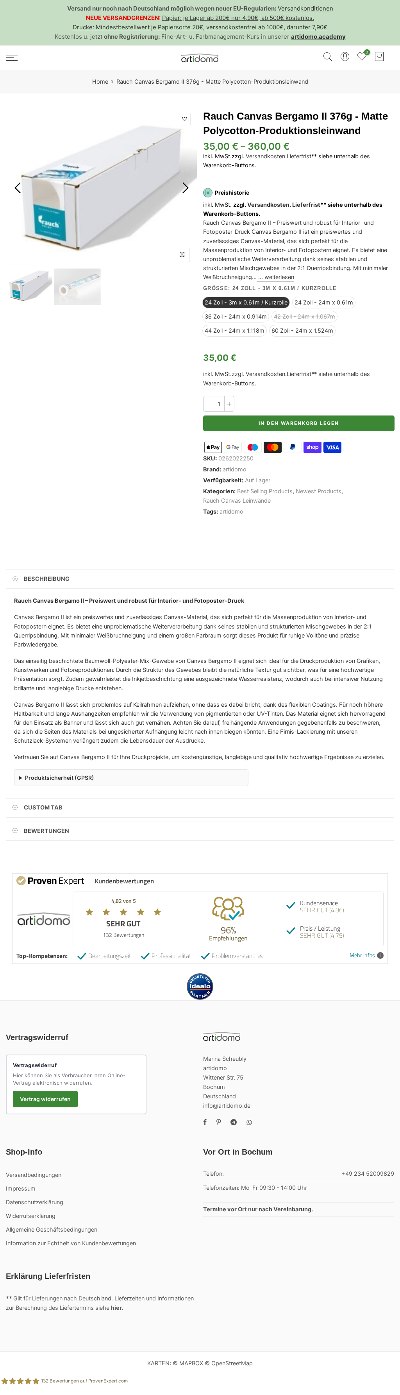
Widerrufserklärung (30, 1216)
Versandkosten (265, 156)
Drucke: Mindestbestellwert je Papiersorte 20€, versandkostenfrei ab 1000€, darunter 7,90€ (200, 27)
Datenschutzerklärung (34, 1202)
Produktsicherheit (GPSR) (59, 777)
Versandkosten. (269, 204)
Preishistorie (232, 192)
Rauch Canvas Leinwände (237, 500)
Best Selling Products (265, 491)
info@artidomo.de (226, 1105)
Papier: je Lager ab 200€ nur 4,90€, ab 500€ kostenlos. (238, 17)
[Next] (184, 188)
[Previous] (18, 188)
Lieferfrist (299, 156)
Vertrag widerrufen (45, 1099)
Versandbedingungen (33, 1174)
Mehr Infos (362, 955)
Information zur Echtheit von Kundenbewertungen (71, 1243)
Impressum (21, 1188)
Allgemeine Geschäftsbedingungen (51, 1229)
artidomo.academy (318, 36)
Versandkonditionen (305, 8)
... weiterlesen (275, 277)
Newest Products (318, 491)
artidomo (234, 469)
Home (100, 81)
